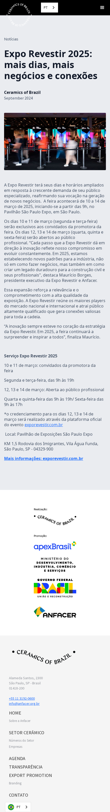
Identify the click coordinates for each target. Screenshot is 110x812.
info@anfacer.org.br (24, 703)
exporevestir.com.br (44, 424)
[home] (18, 15)
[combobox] (49, 8)
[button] (102, 8)
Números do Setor (21, 740)
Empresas (15, 746)
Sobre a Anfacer (19, 721)
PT (46, 7)
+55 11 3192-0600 (22, 698)
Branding (15, 783)
